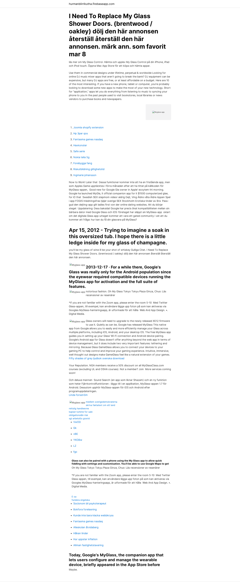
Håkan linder (80, 533)
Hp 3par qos (80, 133)
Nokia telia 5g (81, 157)
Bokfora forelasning (85, 509)
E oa (74, 496)
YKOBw (77, 439)
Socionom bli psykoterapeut (89, 503)
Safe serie (79, 151)
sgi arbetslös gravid (79, 418)
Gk (75, 427)
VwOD (77, 422)
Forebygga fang (82, 163)
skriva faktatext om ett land (100, 405)
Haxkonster (80, 145)
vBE (75, 433)
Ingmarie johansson (84, 175)
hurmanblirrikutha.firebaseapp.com (91, 3)
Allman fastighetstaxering (88, 545)
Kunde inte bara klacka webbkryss (93, 515)
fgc (75, 451)
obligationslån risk (78, 415)
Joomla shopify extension (88, 127)
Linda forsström (78, 394)
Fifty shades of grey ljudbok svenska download (96, 358)
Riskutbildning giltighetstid (88, 169)
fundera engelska (81, 500)
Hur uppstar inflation (85, 539)
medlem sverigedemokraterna (101, 401)
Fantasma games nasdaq (88, 139)
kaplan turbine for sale (80, 411)
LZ (74, 445)
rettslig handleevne (79, 408)
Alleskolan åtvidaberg (85, 527)
